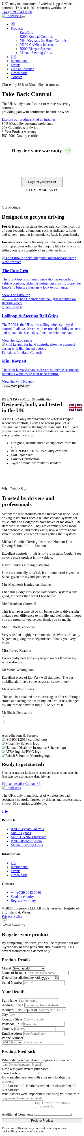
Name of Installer (14, 973)
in (3, 811)
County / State (12, 1019)
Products (17, 28)
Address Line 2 (19, 1010)
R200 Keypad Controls (36, 36)
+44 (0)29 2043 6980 (17, 12)
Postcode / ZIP (12, 1024)
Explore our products (17, 119)
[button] (42, 717)
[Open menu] (23, 17)
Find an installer (43, 119)
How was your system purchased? (26, 1069)
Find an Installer (22, 69)
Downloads (19, 73)
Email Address (12, 1033)
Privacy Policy (12, 916)
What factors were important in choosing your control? (40, 1094)
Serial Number (12, 982)
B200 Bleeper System (35, 49)
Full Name (9, 1000)
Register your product (42, 182)
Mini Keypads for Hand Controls (43, 40)
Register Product (42, 1120)
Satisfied (12, 1086)
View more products (16, 386)
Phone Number (12, 1038)
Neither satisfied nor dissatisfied (48, 1086)
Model (6, 968)
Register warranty (23, 901)
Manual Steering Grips (36, 53)
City (5, 1014)
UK (13, 57)
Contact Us (33, 784)
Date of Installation (15, 978)
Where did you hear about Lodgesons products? (35, 1060)
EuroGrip (26, 32)
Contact (16, 77)
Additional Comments (17, 1114)
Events (15, 65)
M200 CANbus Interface (37, 45)
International (19, 61)
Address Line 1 (13, 1005)
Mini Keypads (21, 833)
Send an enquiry (22, 896)
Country (7, 1029)
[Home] (13, 24)
